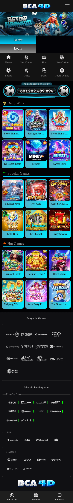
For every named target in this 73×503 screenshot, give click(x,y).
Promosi (36, 499)
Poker (44, 75)
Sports (8, 75)
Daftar (18, 40)
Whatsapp (12, 499)
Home (8, 62)
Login (18, 48)
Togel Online (62, 75)
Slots (44, 62)
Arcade (26, 75)
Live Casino (62, 62)
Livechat (59, 499)
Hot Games (26, 62)
